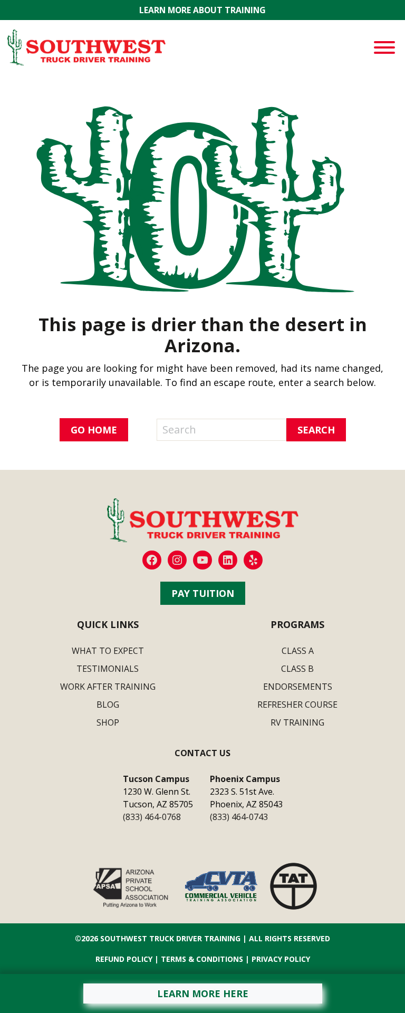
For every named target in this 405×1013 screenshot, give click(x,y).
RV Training (297, 722)
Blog (108, 704)
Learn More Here (202, 993)
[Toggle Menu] (384, 47)
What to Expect (108, 651)
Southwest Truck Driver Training (170, 938)
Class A (298, 651)
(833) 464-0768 (152, 817)
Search (316, 429)
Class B (297, 668)
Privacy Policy (281, 959)
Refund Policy (123, 959)
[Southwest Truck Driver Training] (86, 46)
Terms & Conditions (202, 959)
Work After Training (108, 686)
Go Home (94, 429)
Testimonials (107, 668)
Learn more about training (202, 10)
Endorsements (297, 686)
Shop (108, 722)
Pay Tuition (202, 593)
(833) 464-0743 (239, 817)
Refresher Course (297, 704)
